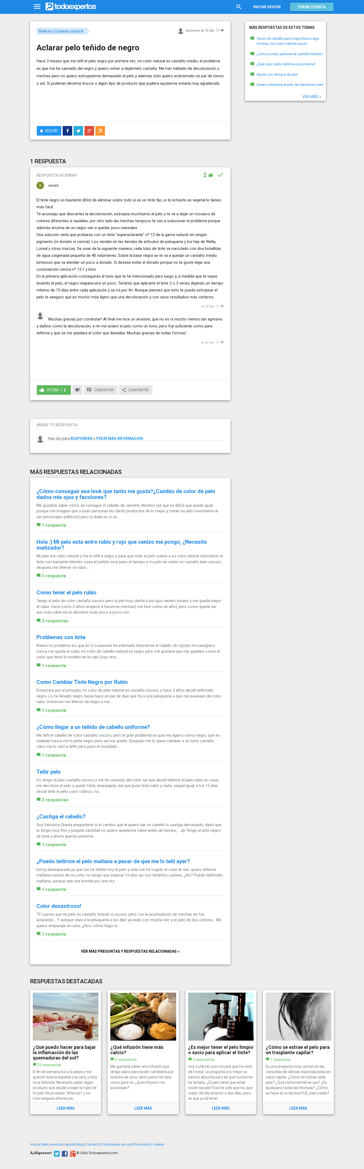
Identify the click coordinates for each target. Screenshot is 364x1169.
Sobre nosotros (52, 1144)
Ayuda (70, 1144)
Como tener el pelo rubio (66, 592)
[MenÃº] (37, 7)
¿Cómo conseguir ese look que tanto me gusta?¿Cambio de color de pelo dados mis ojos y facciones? (126, 494)
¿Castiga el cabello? (61, 816)
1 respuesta (54, 525)
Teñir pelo (49, 772)
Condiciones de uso (117, 1144)
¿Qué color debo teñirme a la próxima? (286, 64)
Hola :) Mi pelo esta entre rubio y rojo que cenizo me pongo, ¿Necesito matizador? (122, 545)
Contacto (93, 1144)
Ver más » (311, 97)
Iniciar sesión (267, 7)
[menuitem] (67, 131)
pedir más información (119, 438)
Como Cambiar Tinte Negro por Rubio (82, 682)
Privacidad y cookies (149, 1144)
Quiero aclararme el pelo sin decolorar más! (290, 85)
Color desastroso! (59, 906)
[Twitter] (56, 1153)
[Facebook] (64, 1153)
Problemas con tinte (61, 637)
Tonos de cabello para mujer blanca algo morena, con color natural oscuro (288, 41)
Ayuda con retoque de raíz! (277, 74)
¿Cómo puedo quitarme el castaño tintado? (290, 54)
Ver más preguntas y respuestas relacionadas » (130, 951)
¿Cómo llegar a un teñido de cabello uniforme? (93, 727)
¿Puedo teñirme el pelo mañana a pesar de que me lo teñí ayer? (113, 861)
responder (81, 438)
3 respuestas (55, 620)
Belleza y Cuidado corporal (61, 31)
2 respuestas (55, 799)
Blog (80, 1144)
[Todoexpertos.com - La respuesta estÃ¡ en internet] (71, 6)
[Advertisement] (130, 103)
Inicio (34, 1144)
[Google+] (72, 1153)
